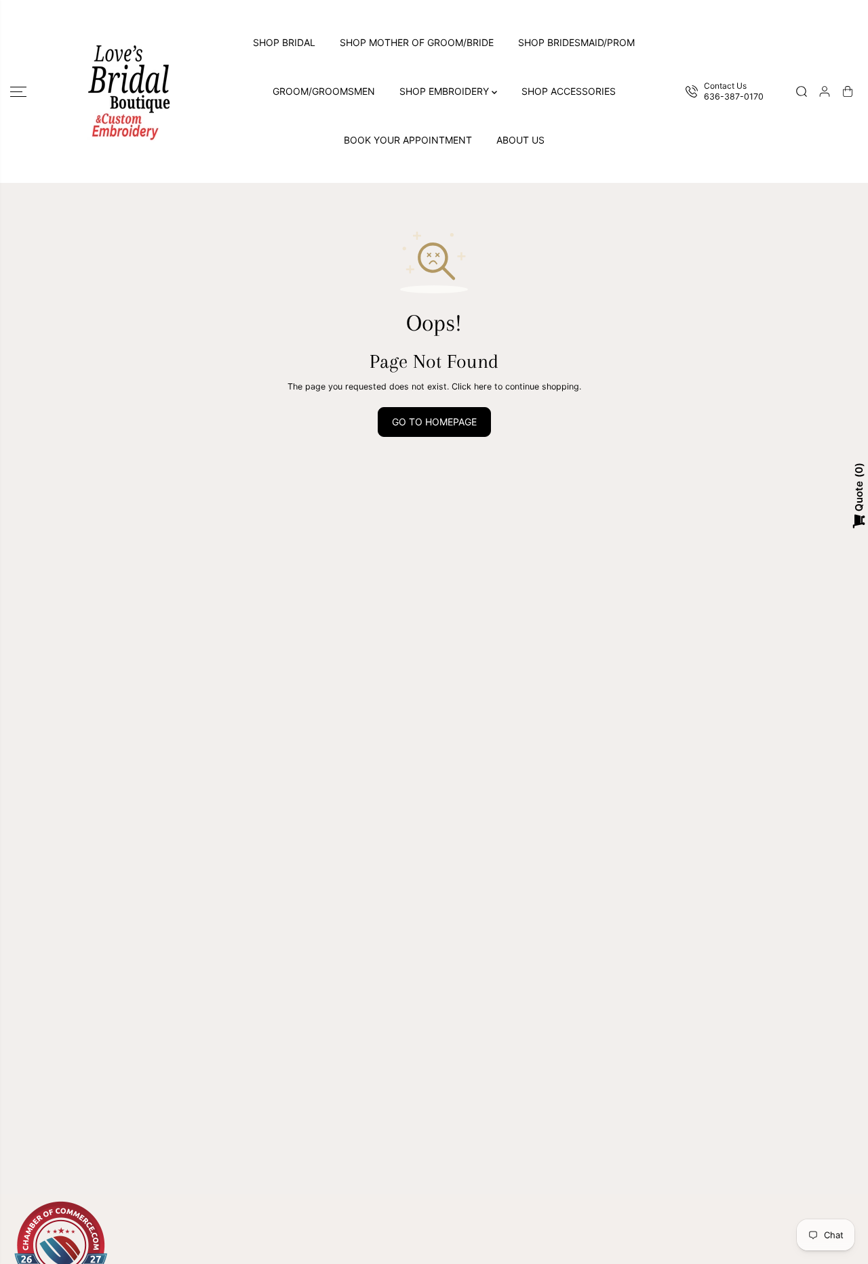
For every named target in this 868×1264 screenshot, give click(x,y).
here (483, 386)
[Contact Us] (727, 91)
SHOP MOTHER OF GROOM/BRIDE (417, 42)
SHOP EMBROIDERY (445, 91)
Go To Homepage (434, 421)
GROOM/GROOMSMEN (324, 91)
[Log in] (824, 91)
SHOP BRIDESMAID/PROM (576, 42)
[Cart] (847, 91)
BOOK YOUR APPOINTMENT (408, 140)
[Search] (801, 91)
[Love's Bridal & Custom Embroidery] (129, 91)
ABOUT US (520, 140)
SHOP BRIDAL (284, 42)
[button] (18, 91)
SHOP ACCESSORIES (568, 91)
